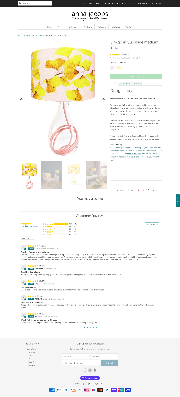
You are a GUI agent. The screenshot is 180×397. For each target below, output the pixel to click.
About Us (31, 362)
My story (129, 27)
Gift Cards (116, 27)
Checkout (156, 3)
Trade (31, 356)
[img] (33, 246)
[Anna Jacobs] (90, 15)
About (114, 84)
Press (31, 359)
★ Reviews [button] (178, 200)
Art (59, 27)
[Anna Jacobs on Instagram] (90, 370)
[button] (115, 54)
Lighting (73, 27)
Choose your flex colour (119, 62)
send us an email (134, 154)
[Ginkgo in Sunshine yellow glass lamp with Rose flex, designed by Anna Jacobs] (62, 99)
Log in (132, 3)
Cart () (144, 3)
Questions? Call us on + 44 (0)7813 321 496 (104, 3)
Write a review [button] (152, 224)
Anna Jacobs (83, 384)
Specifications (125, 84)
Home (49, 27)
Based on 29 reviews (29, 226)
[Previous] (21, 99)
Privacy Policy (31, 352)
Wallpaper (101, 27)
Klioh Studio (101, 384)
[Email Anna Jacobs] (94, 370)
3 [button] (90, 327)
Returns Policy (31, 349)
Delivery (137, 84)
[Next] (103, 99)
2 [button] (87, 327)
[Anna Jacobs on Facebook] (85, 370)
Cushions (88, 27)
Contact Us (31, 365)
